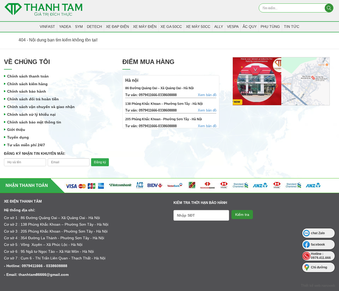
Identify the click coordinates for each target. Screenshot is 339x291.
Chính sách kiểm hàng (27, 84)
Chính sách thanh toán (28, 76)
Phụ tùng (270, 26)
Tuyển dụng (18, 137)
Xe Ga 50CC (171, 26)
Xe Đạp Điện (117, 26)
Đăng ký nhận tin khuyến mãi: (34, 153)
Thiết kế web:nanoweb (318, 286)
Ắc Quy (250, 26)
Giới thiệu (16, 129)
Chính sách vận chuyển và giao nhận (41, 107)
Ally (218, 26)
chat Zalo (318, 233)
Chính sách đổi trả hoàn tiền (33, 99)
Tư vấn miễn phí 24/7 (26, 145)
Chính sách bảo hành (26, 91)
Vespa (233, 26)
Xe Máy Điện (145, 26)
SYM (79, 26)
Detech (94, 26)
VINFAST (47, 26)
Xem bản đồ (207, 95)
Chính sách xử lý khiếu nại (31, 114)
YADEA (65, 26)
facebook (318, 244)
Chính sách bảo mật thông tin (34, 122)
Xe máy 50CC (198, 26)
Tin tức (291, 26)
